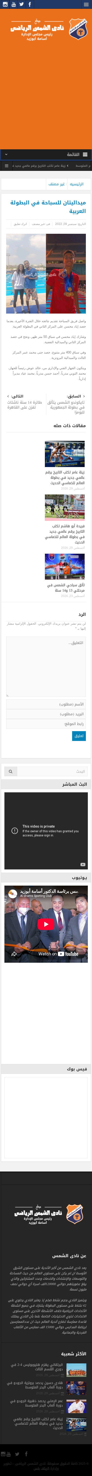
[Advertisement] (46, 94)
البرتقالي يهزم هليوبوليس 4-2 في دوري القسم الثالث (37, 1367)
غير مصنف (57, 184)
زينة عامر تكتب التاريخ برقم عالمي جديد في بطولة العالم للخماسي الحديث (65, 477)
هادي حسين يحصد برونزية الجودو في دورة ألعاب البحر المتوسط (35, 1385)
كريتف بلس (41, 1468)
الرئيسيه (76, 184)
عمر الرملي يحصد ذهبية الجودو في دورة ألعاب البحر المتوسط (36, 1403)
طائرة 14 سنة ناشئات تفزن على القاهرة (24, 402)
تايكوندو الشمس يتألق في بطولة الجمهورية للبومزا (66, 405)
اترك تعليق (20, 224)
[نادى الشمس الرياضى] (46, 29)
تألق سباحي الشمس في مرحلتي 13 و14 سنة (66, 588)
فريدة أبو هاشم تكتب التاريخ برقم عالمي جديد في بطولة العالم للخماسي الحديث (65, 534)
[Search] (10, 771)
